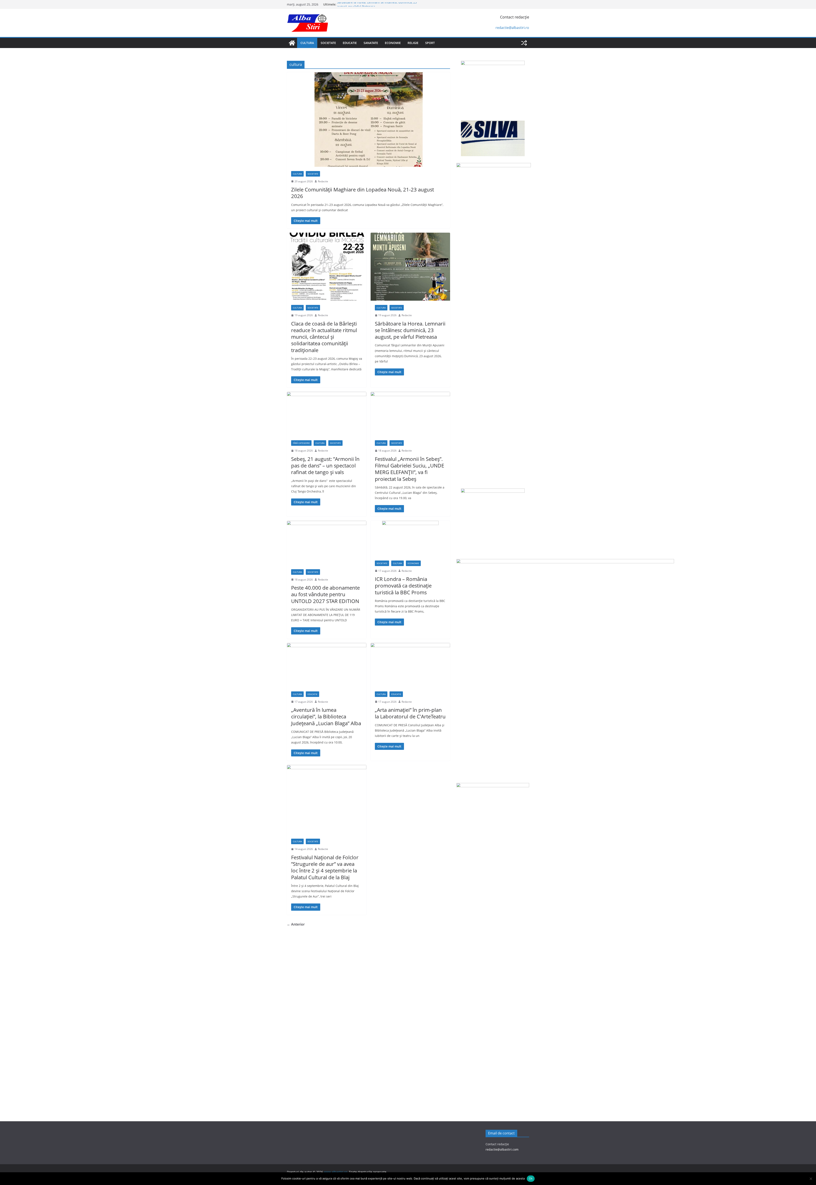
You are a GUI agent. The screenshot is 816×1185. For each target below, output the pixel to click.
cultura (307, 43)
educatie (350, 43)
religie (413, 43)
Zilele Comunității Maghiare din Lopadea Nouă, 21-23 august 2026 (362, 193)
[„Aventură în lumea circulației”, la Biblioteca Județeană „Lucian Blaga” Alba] (326, 665)
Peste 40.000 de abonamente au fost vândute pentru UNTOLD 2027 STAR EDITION (325, 594)
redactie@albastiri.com (502, 1149)
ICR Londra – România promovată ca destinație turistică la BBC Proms (403, 585)
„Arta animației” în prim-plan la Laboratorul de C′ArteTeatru (410, 713)
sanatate (371, 43)
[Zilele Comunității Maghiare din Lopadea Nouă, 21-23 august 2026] (368, 119)
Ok (531, 1178)
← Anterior (296, 924)
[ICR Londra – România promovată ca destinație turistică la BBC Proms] (410, 538)
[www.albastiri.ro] (292, 43)
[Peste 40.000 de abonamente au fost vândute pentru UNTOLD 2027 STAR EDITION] (326, 543)
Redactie (323, 181)
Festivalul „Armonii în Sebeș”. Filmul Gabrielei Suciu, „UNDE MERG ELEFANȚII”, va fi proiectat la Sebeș (409, 468)
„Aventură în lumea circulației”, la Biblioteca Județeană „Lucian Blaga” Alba (326, 716)
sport (430, 43)
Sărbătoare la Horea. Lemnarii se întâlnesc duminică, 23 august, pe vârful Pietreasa (410, 330)
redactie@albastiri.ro (512, 27)
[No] (811, 1179)
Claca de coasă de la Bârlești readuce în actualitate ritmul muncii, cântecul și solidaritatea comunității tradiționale (324, 337)
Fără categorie (301, 443)
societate (328, 43)
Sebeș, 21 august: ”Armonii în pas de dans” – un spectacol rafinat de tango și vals (325, 465)
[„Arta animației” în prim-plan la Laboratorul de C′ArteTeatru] (410, 665)
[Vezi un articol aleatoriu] (524, 43)
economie (393, 43)
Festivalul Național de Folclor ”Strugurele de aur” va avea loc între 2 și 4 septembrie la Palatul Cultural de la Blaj (324, 867)
